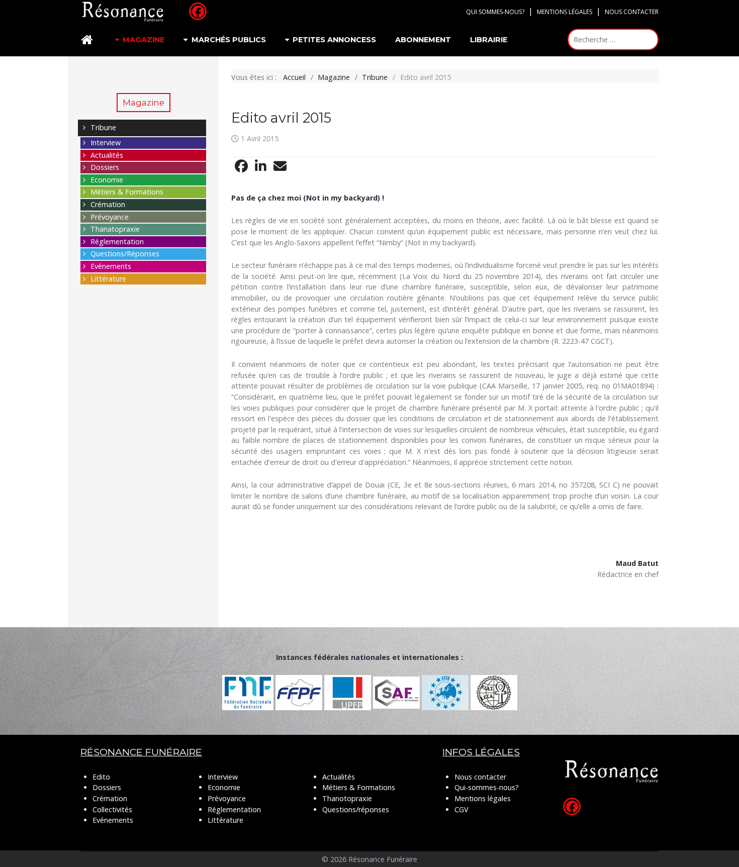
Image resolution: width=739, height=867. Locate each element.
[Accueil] (88, 40)
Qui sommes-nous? (495, 12)
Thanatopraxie (115, 229)
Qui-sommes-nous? (486, 787)
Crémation (107, 204)
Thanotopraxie (347, 798)
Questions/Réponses (124, 253)
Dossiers (104, 167)
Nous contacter (632, 12)
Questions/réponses (355, 809)
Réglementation (117, 241)
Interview (105, 142)
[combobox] (613, 39)
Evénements (110, 266)
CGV (461, 809)
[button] (241, 166)
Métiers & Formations (126, 192)
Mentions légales (564, 12)
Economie (106, 179)
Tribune (103, 127)
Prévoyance (109, 217)
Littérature (108, 278)
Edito (101, 777)
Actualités (106, 155)
